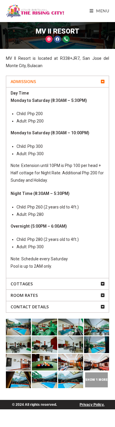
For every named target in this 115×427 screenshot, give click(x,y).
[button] (57, 81)
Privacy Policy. (92, 405)
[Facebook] (57, 39)
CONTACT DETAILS (30, 307)
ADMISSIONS (23, 81)
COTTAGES (22, 284)
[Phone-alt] (66, 39)
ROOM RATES (24, 295)
